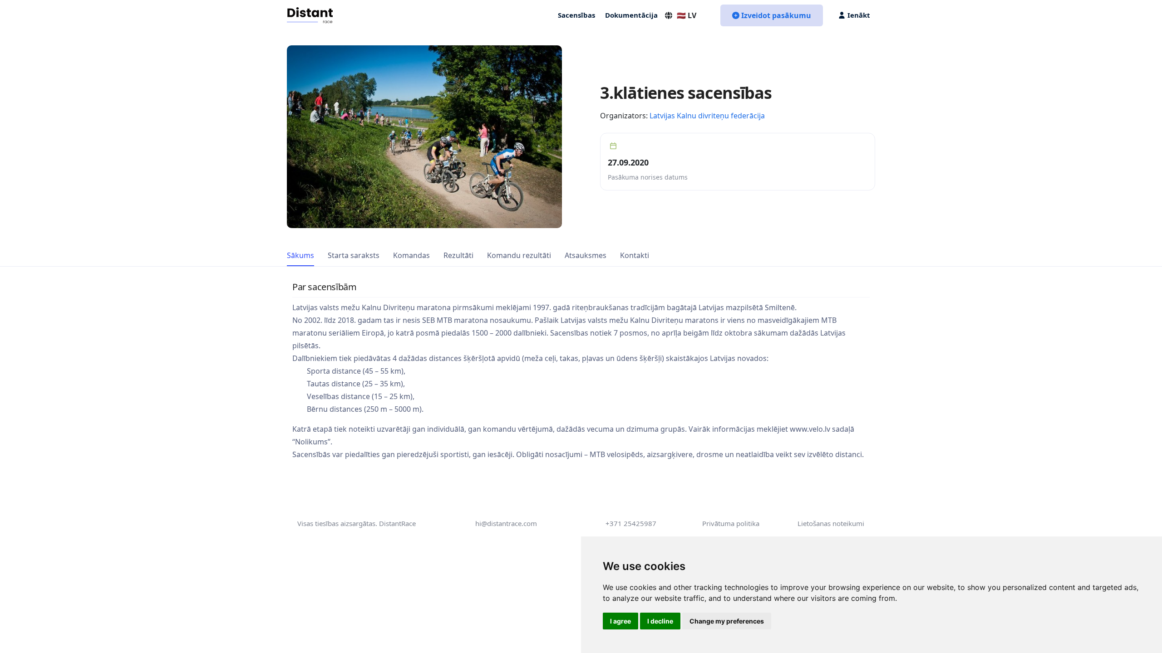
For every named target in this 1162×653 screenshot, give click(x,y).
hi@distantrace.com (506, 523)
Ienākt (858, 14)
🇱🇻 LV (686, 15)
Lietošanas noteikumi (831, 523)
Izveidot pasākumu (776, 15)
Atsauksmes (585, 255)
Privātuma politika (730, 523)
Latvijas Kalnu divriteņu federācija (707, 116)
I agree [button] (620, 621)
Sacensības (576, 14)
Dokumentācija (631, 14)
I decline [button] (660, 621)
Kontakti (634, 255)
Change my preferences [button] (726, 621)
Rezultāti (458, 255)
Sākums (300, 255)
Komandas (411, 255)
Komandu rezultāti (519, 255)
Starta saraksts (353, 255)
